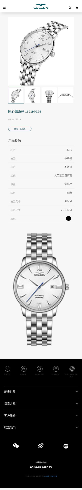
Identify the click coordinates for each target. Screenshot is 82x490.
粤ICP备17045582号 (50, 476)
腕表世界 (10, 391)
